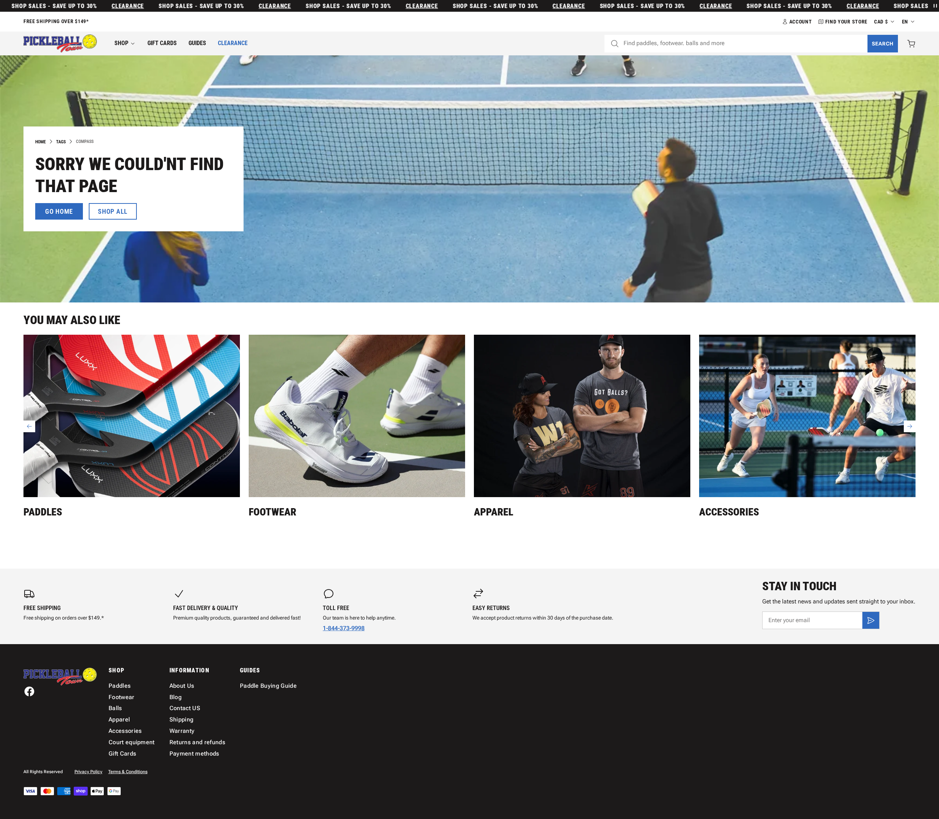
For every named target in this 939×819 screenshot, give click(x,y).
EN (905, 21)
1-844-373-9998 (344, 628)
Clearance (97, 6)
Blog (175, 697)
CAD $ (881, 21)
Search (883, 44)
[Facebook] (29, 691)
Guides (197, 43)
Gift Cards (162, 43)
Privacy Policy (88, 771)
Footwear (272, 512)
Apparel (493, 512)
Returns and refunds (197, 742)
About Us (181, 685)
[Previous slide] (29, 426)
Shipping (181, 719)
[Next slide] (910, 426)
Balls (115, 708)
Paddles (42, 512)
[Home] (60, 43)
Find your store (846, 22)
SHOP (121, 43)
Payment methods (194, 753)
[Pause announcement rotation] (934, 5)
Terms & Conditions (127, 771)
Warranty (182, 730)
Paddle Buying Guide (268, 685)
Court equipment (132, 742)
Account (800, 22)
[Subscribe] (870, 620)
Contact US (184, 708)
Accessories (729, 512)
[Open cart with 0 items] (911, 43)
